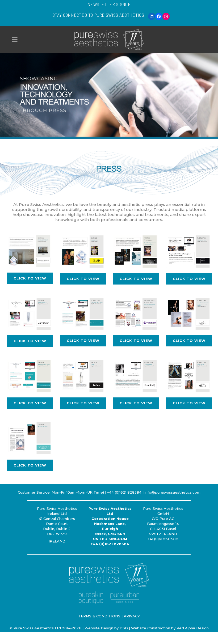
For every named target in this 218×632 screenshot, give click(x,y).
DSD (124, 628)
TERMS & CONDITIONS (99, 616)
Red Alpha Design (193, 628)
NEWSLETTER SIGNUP (109, 4)
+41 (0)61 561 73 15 (163, 539)
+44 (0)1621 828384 (110, 544)
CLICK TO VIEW (30, 278)
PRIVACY (132, 616)
